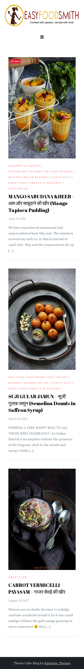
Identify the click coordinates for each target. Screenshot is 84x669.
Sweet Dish (17, 182)
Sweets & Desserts (45, 182)
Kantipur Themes (57, 663)
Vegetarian (18, 188)
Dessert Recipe (36, 382)
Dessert (14, 382)
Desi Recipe (58, 377)
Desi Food (16, 377)
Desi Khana (37, 377)
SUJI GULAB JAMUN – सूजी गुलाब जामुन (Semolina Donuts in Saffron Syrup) (41, 403)
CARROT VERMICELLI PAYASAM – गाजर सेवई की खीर (36, 588)
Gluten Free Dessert (25, 171)
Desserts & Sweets (24, 165)
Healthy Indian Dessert (28, 177)
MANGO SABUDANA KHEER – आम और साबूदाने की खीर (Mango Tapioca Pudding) (41, 203)
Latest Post (61, 177)
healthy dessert (59, 171)
